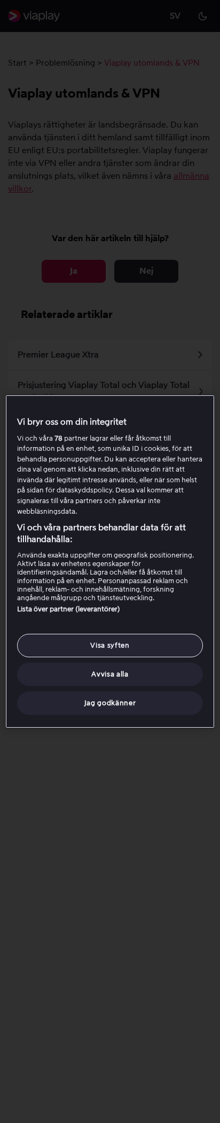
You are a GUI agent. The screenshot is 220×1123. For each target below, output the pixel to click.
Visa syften (109, 645)
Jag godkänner (110, 702)
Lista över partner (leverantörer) (68, 609)
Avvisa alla (109, 674)
